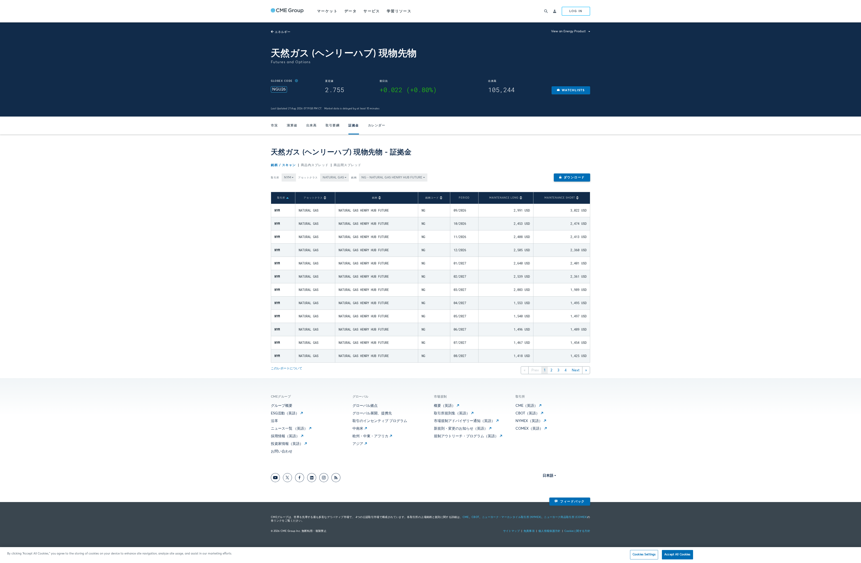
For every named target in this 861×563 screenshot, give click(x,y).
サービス (371, 11)
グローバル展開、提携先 (372, 413)
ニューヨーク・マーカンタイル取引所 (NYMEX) (511, 517)
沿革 (274, 421)
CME (466, 517)
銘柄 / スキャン (283, 165)
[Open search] (545, 11)
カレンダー (376, 125)
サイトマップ (511, 531)
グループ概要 (281, 405)
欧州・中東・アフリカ (370, 436)
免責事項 (529, 531)
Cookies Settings (644, 554)
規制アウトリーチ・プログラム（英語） (466, 436)
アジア (357, 444)
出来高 (311, 125)
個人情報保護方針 (549, 531)
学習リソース (399, 11)
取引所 (275, 177)
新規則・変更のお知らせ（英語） (461, 428)
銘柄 (354, 177)
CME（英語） (526, 405)
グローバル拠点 (365, 405)
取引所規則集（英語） (452, 413)
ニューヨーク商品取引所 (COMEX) (565, 517)
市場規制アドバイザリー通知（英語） (464, 421)
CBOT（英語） (527, 413)
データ (350, 11)
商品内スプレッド (315, 165)
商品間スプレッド (347, 165)
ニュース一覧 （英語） (289, 428)
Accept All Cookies (677, 554)
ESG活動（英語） (285, 413)
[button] (571, 90)
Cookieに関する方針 (577, 531)
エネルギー (282, 32)
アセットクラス (308, 177)
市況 (274, 125)
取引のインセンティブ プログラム (379, 421)
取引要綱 (332, 125)
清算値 (292, 125)
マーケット (327, 11)
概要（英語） (444, 405)
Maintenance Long (504, 198)
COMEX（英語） (529, 428)
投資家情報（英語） (287, 444)
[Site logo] (287, 11)
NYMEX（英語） (528, 421)
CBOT (475, 517)
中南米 (357, 428)
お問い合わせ (281, 451)
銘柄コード (432, 198)
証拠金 (353, 125)
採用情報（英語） (285, 436)
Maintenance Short (559, 198)
